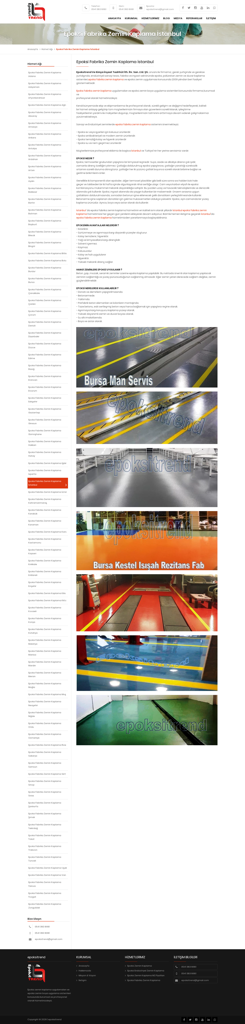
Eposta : (150, 6)
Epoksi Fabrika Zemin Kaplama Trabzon (44, 848)
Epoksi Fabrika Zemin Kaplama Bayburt (44, 222)
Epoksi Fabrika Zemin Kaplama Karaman (44, 522)
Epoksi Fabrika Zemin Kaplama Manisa (44, 652)
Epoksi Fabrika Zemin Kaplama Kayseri (44, 551)
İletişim (82, 980)
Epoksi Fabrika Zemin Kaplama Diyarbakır (44, 334)
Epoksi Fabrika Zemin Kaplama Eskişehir (44, 399)
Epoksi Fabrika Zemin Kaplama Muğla (44, 685)
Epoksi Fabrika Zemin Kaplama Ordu (44, 725)
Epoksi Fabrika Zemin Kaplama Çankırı (44, 302)
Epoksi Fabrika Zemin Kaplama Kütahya (44, 631)
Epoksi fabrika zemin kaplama (93, 90)
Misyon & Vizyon (87, 975)
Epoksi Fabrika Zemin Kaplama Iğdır (47, 463)
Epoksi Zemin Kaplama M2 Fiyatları (145, 975)
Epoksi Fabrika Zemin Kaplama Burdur (44, 269)
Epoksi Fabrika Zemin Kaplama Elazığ (44, 367)
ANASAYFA (114, 18)
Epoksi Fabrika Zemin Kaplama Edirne (44, 356)
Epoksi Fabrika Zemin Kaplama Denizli (44, 323)
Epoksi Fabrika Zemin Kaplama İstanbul (44, 483)
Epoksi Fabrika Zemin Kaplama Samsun (44, 764)
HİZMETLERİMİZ (150, 18)
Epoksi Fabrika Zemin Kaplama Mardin (44, 663)
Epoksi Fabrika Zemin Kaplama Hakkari (44, 443)
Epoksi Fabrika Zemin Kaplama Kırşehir (44, 584)
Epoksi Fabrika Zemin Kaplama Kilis (47, 593)
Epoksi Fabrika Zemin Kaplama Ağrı (47, 105)
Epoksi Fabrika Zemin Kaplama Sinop (44, 783)
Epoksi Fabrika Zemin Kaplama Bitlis (47, 253)
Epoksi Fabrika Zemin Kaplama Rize (47, 745)
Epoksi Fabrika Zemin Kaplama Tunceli (44, 858)
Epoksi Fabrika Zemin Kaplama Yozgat (44, 895)
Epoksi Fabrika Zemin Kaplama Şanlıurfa (44, 804)
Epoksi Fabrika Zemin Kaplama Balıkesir (44, 190)
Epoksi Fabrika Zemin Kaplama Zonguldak (44, 905)
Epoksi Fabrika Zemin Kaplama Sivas (44, 793)
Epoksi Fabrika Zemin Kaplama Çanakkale (44, 291)
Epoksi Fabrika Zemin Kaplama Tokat (44, 837)
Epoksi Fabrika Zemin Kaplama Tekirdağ (44, 826)
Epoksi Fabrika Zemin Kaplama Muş (47, 694)
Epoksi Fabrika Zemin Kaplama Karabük (44, 511)
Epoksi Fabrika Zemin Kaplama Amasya (44, 125)
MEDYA (178, 18)
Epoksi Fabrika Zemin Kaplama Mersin (44, 674)
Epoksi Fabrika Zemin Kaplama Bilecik (44, 233)
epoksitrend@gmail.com (160, 9)
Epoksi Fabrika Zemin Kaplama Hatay (44, 454)
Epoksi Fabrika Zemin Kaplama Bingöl (44, 244)
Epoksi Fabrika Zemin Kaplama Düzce (44, 345)
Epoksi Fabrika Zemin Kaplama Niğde (44, 714)
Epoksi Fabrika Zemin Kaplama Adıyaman (44, 85)
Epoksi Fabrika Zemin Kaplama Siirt (47, 774)
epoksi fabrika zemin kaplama (106, 79)
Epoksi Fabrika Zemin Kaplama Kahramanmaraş (44, 501)
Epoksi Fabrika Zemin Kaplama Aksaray (44, 114)
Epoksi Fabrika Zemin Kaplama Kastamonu (44, 540)
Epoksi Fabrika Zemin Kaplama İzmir (47, 492)
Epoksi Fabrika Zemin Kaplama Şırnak (44, 815)
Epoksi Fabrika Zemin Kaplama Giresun (44, 421)
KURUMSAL (131, 18)
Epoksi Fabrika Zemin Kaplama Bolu (47, 260)
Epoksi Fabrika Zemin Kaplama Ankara (44, 135)
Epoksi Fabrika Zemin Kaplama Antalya (44, 146)
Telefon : (96, 6)
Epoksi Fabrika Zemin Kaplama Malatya (44, 641)
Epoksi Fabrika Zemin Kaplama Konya (44, 620)
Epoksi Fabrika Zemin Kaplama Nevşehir (44, 703)
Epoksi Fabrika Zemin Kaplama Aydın (44, 179)
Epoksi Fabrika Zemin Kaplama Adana (44, 74)
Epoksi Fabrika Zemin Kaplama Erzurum (44, 389)
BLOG (166, 18)
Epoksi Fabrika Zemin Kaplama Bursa (44, 280)
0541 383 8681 (98, 9)
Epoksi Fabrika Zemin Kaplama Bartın (44, 201)
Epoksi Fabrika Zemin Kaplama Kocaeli (44, 609)
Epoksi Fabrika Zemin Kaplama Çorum (44, 313)
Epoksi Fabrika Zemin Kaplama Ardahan (44, 157)
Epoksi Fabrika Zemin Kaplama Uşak (47, 867)
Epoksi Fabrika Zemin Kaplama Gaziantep (44, 410)
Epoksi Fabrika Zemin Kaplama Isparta (44, 472)
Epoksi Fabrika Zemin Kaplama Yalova (44, 884)
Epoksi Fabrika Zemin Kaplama (143, 980)
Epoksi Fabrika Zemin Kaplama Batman (44, 211)
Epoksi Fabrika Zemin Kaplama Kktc (47, 600)
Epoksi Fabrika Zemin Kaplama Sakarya (44, 754)
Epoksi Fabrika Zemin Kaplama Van (47, 875)
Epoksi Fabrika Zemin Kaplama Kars (47, 531)
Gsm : (122, 6)
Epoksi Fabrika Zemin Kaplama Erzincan (44, 378)
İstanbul (136, 150)
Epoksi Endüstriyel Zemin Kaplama (145, 970)
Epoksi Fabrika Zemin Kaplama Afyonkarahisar (44, 96)
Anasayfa (33, 49)
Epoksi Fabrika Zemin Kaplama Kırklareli (44, 573)
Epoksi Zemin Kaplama (139, 965)
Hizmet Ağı (47, 49)
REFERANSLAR (194, 18)
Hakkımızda (85, 970)
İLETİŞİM (211, 18)
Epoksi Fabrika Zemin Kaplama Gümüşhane (44, 432)
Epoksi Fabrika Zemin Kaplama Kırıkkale (44, 562)
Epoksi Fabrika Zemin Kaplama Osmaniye (44, 736)
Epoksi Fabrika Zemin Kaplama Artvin (44, 168)
